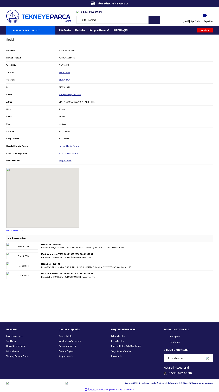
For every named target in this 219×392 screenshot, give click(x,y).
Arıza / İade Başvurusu (69, 153)
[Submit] (207, 358)
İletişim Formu (65, 160)
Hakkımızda (116, 356)
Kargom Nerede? (99, 30)
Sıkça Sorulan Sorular (121, 351)
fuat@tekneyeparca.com (70, 94)
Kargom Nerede (66, 356)
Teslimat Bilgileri (66, 351)
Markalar (80, 30)
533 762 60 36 (64, 72)
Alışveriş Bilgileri (66, 336)
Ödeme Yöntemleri (67, 346)
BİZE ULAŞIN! (120, 30)
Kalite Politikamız (14, 336)
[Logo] (38, 16)
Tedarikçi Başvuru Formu (17, 356)
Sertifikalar (11, 341)
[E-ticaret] (109, 389)
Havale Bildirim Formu (69, 146)
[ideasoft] (91, 389)
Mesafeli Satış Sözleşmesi (70, 341)
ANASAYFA (65, 30)
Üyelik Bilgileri (117, 341)
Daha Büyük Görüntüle (14, 230)
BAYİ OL (205, 30)
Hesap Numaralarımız (16, 346)
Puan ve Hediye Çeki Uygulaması (126, 346)
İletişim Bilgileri (118, 336)
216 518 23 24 (64, 79)
